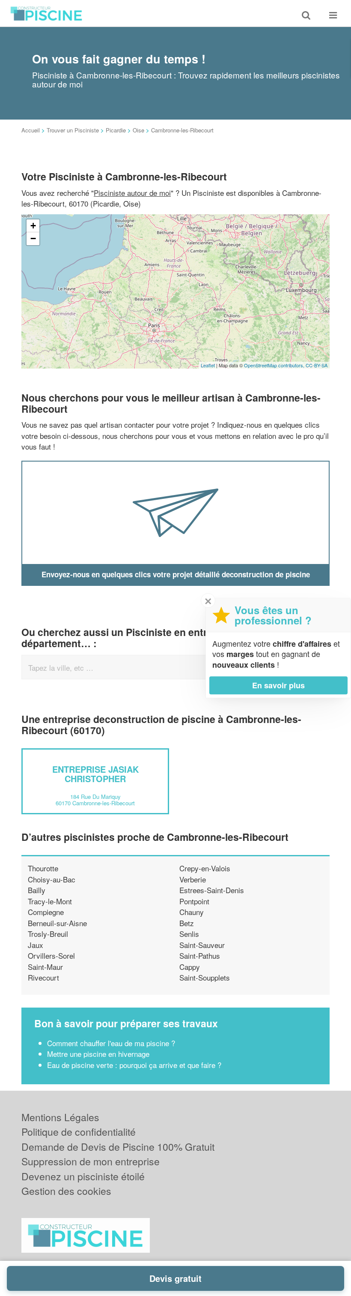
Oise (138, 130)
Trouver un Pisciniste (73, 130)
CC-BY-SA (316, 365)
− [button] (33, 238)
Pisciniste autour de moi (132, 192)
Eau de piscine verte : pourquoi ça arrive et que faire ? (134, 1064)
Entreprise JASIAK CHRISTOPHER (95, 774)
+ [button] (33, 225)
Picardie (116, 130)
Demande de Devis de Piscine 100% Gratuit (117, 1147)
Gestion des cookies (66, 1191)
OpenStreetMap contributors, (275, 365)
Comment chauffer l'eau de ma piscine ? (111, 1043)
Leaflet (208, 365)
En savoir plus (278, 685)
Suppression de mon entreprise (90, 1161)
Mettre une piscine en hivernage (98, 1053)
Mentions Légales (60, 1117)
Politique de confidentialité (78, 1132)
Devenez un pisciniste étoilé (83, 1176)
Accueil (30, 130)
